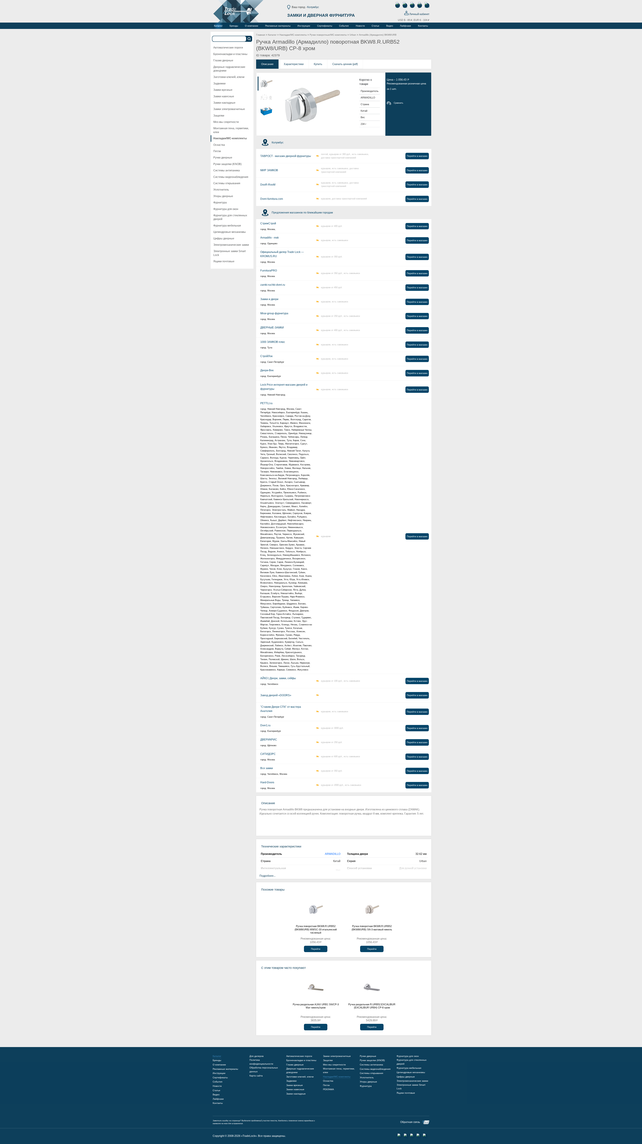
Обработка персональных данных (263, 1069)
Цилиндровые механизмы (229, 232)
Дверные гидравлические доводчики (229, 69)
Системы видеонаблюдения (230, 177)
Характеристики (294, 64)
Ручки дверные (222, 157)
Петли (217, 151)
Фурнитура (220, 202)
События (217, 1081)
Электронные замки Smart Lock (229, 253)
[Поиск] (249, 39)
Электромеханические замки (231, 244)
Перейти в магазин (417, 156)
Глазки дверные (223, 60)
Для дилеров (256, 1056)
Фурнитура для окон (225, 209)
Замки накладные (224, 102)
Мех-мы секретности (226, 122)
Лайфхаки (218, 1099)
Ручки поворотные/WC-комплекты (328, 34)
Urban (353, 34)
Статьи (216, 1090)
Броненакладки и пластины (230, 54)
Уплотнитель (221, 189)
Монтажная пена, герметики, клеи (231, 130)
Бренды (217, 1060)
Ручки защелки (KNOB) (227, 164)
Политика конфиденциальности (261, 1062)
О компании (219, 1064)
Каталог (272, 34)
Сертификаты (220, 1077)
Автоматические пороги (228, 47)
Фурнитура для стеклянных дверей (230, 217)
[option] (266, 83)
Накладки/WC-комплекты (230, 138)
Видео (216, 1094)
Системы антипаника (226, 170)
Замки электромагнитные (229, 109)
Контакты (218, 1103)
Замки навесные (223, 96)
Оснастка (219, 144)
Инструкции (219, 1073)
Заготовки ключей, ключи (228, 77)
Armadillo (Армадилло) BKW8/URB (377, 34)
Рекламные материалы (225, 1069)
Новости (217, 1086)
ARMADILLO (332, 853)
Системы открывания (226, 183)
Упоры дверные (223, 196)
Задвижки (219, 83)
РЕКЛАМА (328, 1089)
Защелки (218, 115)
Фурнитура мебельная (227, 225)
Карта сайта (256, 1075)
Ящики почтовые (223, 261)
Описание (267, 64)
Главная (260, 34)
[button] (347, 79)
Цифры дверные (223, 238)
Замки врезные (222, 89)
